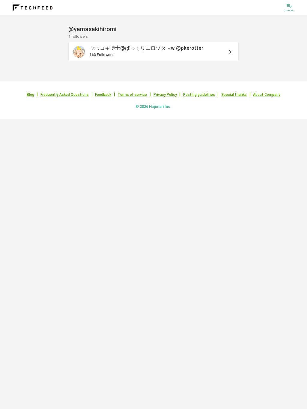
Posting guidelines (199, 95)
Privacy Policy (165, 95)
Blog (30, 95)
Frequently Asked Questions (64, 95)
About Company (266, 95)
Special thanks (234, 95)
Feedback (103, 95)
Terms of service (132, 95)
